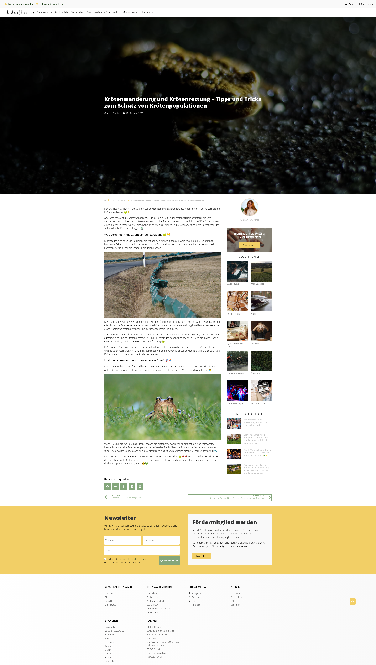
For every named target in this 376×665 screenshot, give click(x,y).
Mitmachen (129, 12)
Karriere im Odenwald (105, 12)
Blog (88, 12)
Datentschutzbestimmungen (136, 558)
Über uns (145, 12)
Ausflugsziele (61, 12)
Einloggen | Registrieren (361, 4)
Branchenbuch (44, 12)
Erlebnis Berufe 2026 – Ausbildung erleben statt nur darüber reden (256, 422)
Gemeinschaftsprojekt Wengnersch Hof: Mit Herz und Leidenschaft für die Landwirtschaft (257, 438)
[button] (107, 486)
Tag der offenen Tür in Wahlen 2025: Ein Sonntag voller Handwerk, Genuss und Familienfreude (256, 469)
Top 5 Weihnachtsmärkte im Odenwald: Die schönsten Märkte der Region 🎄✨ (257, 452)
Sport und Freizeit (118, 200)
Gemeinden (77, 12)
